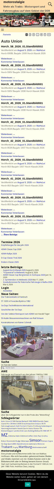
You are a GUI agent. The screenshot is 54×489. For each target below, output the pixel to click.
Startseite (7, 34)
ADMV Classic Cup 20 (10, 249)
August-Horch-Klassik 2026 (14, 270)
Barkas (18, 421)
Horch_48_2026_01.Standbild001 (22, 84)
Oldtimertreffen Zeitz (29, 436)
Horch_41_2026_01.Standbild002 (22, 159)
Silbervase (25, 441)
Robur (3, 441)
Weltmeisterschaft (39, 447)
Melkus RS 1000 (40, 431)
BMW (35, 421)
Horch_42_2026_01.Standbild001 (22, 140)
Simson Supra (47, 441)
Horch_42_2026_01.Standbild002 (22, 121)
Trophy (15, 447)
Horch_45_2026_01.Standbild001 (22, 103)
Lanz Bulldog (29, 431)
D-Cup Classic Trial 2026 (11, 258)
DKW (19, 424)
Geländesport (46, 426)
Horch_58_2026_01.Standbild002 (22, 46)
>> (49, 35)
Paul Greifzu (43, 436)
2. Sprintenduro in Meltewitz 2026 (17, 279)
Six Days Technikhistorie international (17, 305)
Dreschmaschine (28, 424)
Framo (30, 426)
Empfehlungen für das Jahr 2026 (15, 245)
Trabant (6, 447)
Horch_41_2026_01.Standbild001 (22, 178)
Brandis (40, 421)
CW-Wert (13, 424)
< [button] (5, 342)
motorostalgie (14, 2)
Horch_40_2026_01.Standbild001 (22, 216)
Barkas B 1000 (27, 421)
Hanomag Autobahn (9, 428)
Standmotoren (23, 444)
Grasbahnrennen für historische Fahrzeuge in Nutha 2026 (27, 282)
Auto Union (5, 421)
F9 (45, 424)
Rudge (18, 441)
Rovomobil (11, 441)
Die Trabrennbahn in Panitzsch (14, 297)
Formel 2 (23, 426)
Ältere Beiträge (9, 235)
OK (27, 484)
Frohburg (37, 426)
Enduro (38, 424)
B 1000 (13, 421)
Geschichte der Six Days (11, 309)
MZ (4, 435)
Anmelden (7, 291)
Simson (35, 440)
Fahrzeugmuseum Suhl (10, 426)
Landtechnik (19, 431)
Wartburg (25, 447)
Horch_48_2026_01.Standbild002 (22, 65)
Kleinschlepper (7, 431)
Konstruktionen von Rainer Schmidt (16, 322)
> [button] (49, 342)
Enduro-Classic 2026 (10, 262)
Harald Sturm (22, 428)
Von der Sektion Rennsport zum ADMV (17, 314)
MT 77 (49, 431)
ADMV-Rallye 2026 (9, 253)
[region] (27, 343)
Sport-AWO (12, 444)
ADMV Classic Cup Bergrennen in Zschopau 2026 (24, 275)
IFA (41, 428)
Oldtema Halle (14, 436)
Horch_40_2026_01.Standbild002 (22, 197)
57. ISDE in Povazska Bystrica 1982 (15, 301)
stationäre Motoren (37, 444)
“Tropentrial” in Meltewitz (14, 272)
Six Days (4, 444)
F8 (42, 424)
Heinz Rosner (33, 428)
